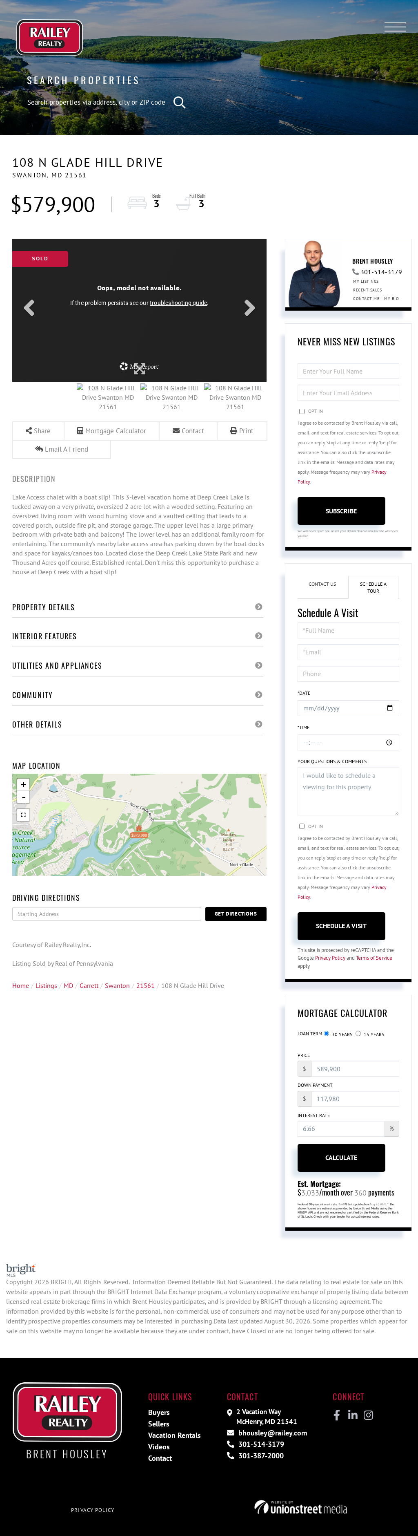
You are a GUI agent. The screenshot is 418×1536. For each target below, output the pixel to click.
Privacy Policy (330, 957)
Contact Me (366, 298)
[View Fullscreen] (23, 815)
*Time (303, 727)
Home (20, 985)
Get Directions (236, 913)
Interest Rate (314, 1115)
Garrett (89, 985)
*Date (304, 693)
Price (304, 1055)
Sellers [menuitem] (158, 1424)
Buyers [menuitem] (159, 1412)
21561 (145, 985)
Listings (46, 985)
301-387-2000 (260, 1455)
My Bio (391, 298)
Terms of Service (374, 957)
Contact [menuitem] (160, 1458)
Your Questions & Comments (332, 761)
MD (68, 985)
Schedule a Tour (373, 587)
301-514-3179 (381, 272)
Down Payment (315, 1085)
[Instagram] (368, 1415)
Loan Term (310, 1033)
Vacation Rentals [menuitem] (174, 1435)
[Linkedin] (352, 1415)
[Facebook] (337, 1415)
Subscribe (341, 511)
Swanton (117, 985)
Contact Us (322, 584)
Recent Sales (367, 290)
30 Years (341, 1034)
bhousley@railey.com (271, 1432)
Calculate (341, 1157)
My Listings (366, 281)
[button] (179, 102)
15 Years (373, 1034)
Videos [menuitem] (159, 1446)
